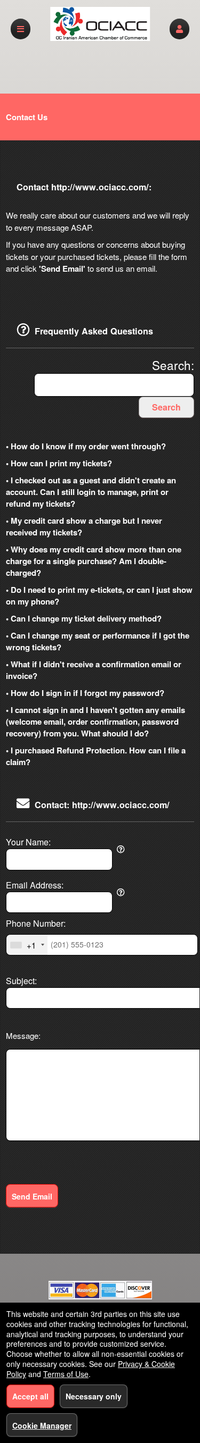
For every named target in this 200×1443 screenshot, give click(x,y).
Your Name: (28, 842)
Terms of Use (66, 1374)
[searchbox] (114, 385)
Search (166, 407)
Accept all (30, 1396)
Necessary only (94, 1396)
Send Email (32, 1196)
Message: (23, 1035)
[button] (179, 29)
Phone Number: (36, 923)
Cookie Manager (41, 1425)
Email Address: (34, 885)
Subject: (21, 981)
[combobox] (26, 945)
